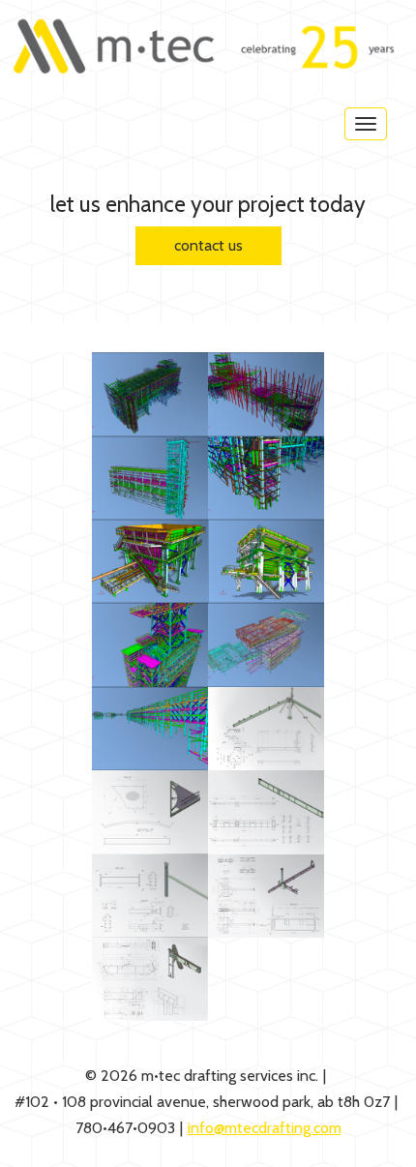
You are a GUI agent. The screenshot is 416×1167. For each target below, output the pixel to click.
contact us (208, 245)
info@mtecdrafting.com (265, 1128)
